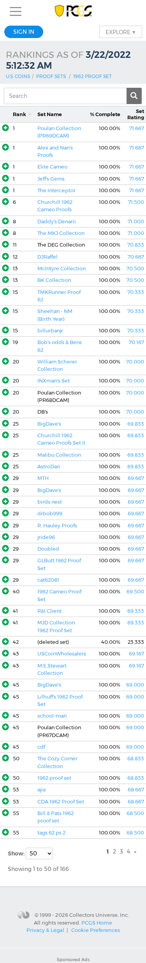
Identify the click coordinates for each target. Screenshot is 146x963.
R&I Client (49, 611)
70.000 (135, 362)
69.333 (135, 611)
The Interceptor (56, 190)
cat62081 (48, 580)
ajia (41, 790)
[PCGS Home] (73, 11)
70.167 (136, 342)
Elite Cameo (52, 167)
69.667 (136, 478)
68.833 (135, 758)
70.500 (135, 268)
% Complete (105, 114)
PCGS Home (96, 923)
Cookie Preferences (95, 930)
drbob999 (49, 513)
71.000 (136, 221)
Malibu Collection (59, 455)
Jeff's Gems (51, 179)
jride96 (46, 537)
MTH (43, 478)
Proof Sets (51, 76)
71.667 (136, 128)
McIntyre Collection (61, 268)
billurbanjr (50, 331)
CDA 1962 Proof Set (60, 802)
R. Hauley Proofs (57, 525)
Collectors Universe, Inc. (99, 914)
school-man (52, 716)
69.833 (135, 424)
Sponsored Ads (73, 959)
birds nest (49, 502)
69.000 (135, 685)
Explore (121, 32)
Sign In (23, 31)
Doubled (48, 549)
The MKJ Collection (60, 233)
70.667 (136, 257)
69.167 (136, 654)
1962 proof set (54, 778)
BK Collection (54, 280)
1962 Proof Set (92, 76)
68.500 (135, 813)
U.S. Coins (18, 76)
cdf (41, 747)
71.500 (136, 202)
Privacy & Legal (45, 930)
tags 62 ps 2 (51, 833)
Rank (19, 114)
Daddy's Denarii (56, 221)
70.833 (135, 245)
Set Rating (135, 114)
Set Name (49, 114)
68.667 (136, 790)
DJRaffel (47, 257)
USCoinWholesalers (61, 654)
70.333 (135, 292)
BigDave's (49, 424)
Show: (17, 853)
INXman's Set (53, 381)
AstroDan (48, 466)
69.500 (135, 591)
